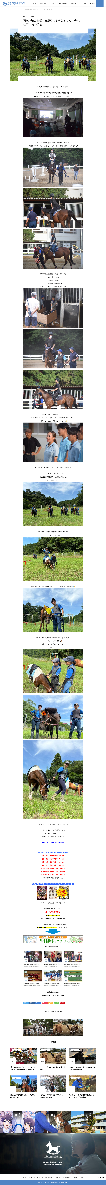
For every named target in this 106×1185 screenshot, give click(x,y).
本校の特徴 (43, 3)
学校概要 (92, 3)
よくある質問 (82, 3)
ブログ (100, 3)
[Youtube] (103, 1177)
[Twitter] (100, 1177)
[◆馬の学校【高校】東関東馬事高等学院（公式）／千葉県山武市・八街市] (13, 3)
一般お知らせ (33, 16)
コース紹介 (53, 3)
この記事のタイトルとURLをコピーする (53, 1011)
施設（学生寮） (63, 3)
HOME (35, 3)
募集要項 (73, 3)
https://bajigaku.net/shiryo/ (53, 946)
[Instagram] (98, 1177)
